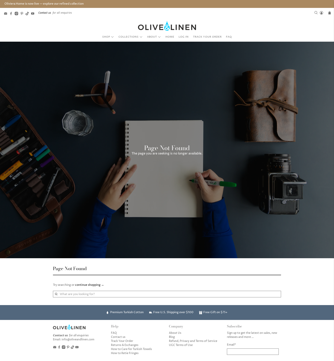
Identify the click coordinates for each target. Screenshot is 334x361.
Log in (184, 37)
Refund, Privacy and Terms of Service (193, 341)
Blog (172, 337)
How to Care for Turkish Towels (131, 349)
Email (231, 345)
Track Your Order (207, 37)
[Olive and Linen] (167, 26)
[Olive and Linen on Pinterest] (23, 14)
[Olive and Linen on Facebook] (12, 14)
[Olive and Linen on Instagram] (17, 14)
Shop (106, 37)
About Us (175, 333)
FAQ (229, 37)
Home (169, 37)
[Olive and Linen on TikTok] (28, 14)
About (152, 37)
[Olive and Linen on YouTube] (33, 14)
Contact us (118, 337)
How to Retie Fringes (125, 353)
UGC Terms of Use (181, 345)
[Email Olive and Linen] (6, 14)
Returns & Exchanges (124, 345)
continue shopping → (89, 285)
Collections (128, 37)
